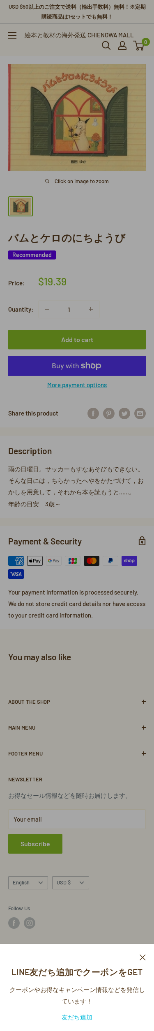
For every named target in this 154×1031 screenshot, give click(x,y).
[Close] (143, 956)
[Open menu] (12, 35)
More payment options (77, 384)
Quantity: (20, 309)
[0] (139, 46)
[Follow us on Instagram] (29, 923)
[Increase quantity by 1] (90, 309)
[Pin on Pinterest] (109, 413)
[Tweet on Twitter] (124, 413)
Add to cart (77, 339)
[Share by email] (140, 413)
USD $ (64, 882)
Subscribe (35, 843)
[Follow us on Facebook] (14, 923)
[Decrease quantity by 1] (47, 309)
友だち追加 (77, 1017)
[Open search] (106, 45)
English (21, 882)
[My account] (122, 45)
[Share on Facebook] (93, 413)
